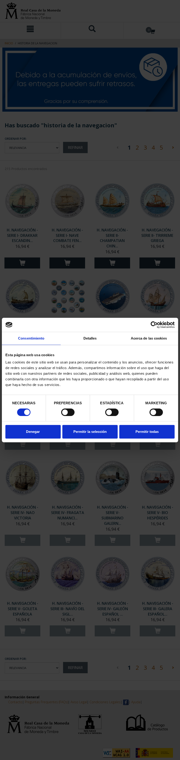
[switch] (68, 412)
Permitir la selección (90, 432)
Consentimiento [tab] (31, 338)
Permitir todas (147, 432)
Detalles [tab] (90, 338)
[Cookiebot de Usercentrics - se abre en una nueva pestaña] (154, 324)
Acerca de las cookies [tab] (149, 338)
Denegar (33, 432)
